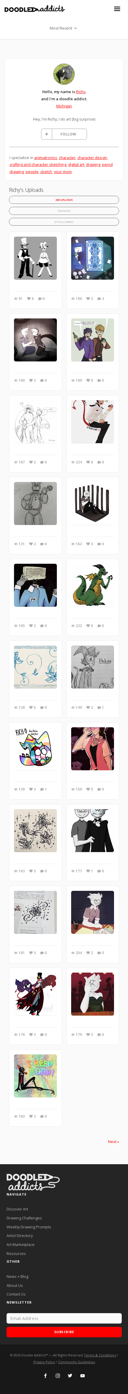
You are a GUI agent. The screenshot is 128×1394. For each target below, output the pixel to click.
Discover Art (17, 1209)
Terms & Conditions (100, 1355)
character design (92, 157)
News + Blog (17, 1276)
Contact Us (16, 1294)
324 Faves (64, 211)
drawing (93, 164)
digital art (76, 164)
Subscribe (64, 1332)
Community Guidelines (76, 1362)
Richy (80, 91)
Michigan (64, 106)
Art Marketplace (21, 1244)
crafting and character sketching (38, 164)
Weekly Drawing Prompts (29, 1227)
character (67, 157)
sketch (46, 171)
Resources (16, 1253)
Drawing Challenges (24, 1218)
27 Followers (64, 222)
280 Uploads (64, 200)
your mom (63, 171)
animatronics (45, 157)
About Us (15, 1285)
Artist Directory (20, 1235)
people (32, 171)
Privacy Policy (44, 1362)
